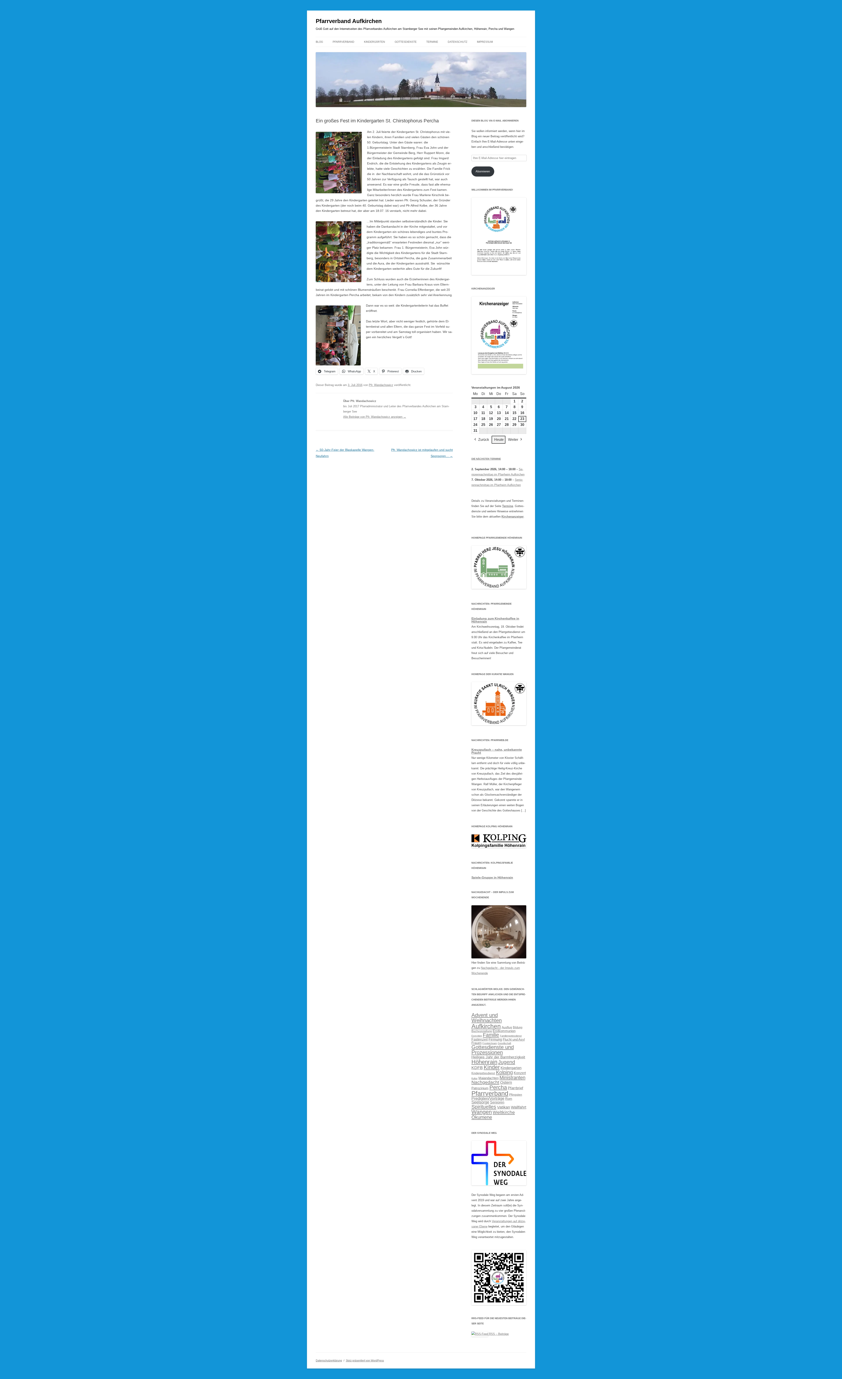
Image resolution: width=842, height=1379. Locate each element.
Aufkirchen (486, 1026)
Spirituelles (483, 1107)
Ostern (506, 1082)
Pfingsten (515, 1094)
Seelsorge (480, 1102)
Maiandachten (488, 1078)
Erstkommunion (504, 1031)
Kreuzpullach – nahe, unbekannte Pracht (496, 751)
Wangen (481, 1112)
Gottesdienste (406, 41)
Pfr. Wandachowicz (381, 385)
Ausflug (507, 1027)
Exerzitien (476, 1035)
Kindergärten (374, 41)
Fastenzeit (479, 1039)
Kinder (492, 1067)
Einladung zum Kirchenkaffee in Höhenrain (495, 620)
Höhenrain (484, 1062)
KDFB (477, 1067)
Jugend (506, 1062)
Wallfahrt (518, 1107)
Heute (499, 439)
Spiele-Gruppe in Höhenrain (492, 877)
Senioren (497, 1102)
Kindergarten (511, 1068)
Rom (508, 1098)
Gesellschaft (504, 1043)
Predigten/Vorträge (487, 1098)
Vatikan (503, 1107)
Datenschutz (457, 41)
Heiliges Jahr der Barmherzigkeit (498, 1057)
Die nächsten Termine (486, 458)
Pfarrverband (343, 41)
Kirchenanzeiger (512, 516)
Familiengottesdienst (511, 1035)
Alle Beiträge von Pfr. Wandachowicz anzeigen (374, 416)
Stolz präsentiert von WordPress (365, 1360)
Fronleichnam (489, 1043)
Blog (319, 41)
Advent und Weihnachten (486, 1017)
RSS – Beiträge (498, 1334)
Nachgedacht (485, 1082)
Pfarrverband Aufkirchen (349, 21)
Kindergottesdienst (483, 1073)
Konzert (520, 1073)
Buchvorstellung (481, 1031)
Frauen (476, 1043)
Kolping (504, 1072)
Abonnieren (483, 171)
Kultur (474, 1078)
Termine (432, 41)
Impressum (485, 41)
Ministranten (512, 1077)
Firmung (495, 1039)
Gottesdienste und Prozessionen (492, 1049)
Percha (498, 1087)
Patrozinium (480, 1088)
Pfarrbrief (515, 1088)
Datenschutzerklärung (329, 1360)
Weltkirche (504, 1112)
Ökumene (481, 1117)
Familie (491, 1035)
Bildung (517, 1027)
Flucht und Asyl (514, 1039)
